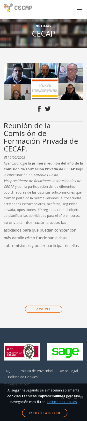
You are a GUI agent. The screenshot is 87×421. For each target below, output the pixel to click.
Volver (44, 309)
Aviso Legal (69, 370)
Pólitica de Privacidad (36, 370)
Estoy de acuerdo (44, 413)
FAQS (8, 370)
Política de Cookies (23, 377)
